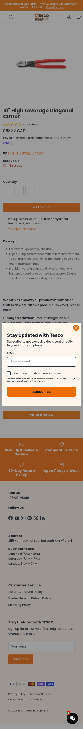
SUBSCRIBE (42, 392)
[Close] (76, 327)
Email (10, 352)
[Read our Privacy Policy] (73, 379)
